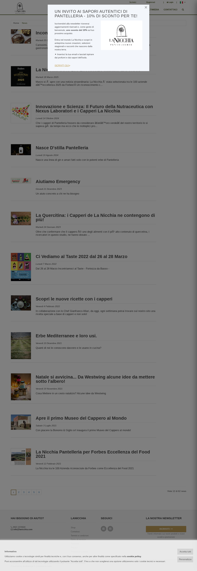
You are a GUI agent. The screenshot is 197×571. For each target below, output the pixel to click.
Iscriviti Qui (62, 65)
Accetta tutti (185, 551)
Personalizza (185, 559)
